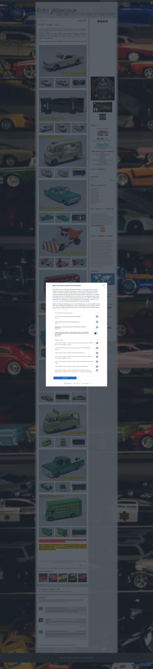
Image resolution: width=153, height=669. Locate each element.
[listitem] (76, 313)
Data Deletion (67, 383)
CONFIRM (65, 378)
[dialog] (76, 334)
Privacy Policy (85, 383)
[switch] (96, 316)
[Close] (104, 285)
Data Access (76, 383)
